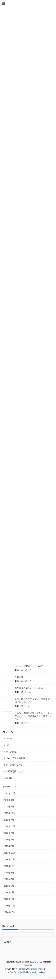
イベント (7, 745)
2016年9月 (8, 872)
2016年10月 (9, 866)
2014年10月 (9, 912)
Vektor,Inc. (34, 972)
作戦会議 (19, 677)
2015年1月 (8, 899)
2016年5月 (8, 886)
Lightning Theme (36, 969)
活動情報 (7, 778)
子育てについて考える (14, 765)
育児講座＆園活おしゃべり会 (29, 688)
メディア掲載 (9, 751)
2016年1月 (8, 892)
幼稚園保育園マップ (13, 771)
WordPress (20, 969)
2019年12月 (9, 813)
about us (7, 738)
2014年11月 (9, 905)
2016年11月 (9, 859)
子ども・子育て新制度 (14, 758)
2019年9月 (8, 820)
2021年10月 (9, 793)
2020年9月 (8, 800)
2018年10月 (9, 826)
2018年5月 (8, 839)
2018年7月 (8, 833)
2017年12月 (9, 853)
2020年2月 (8, 806)
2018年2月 (8, 846)
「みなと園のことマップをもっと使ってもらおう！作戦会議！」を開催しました (33, 716)
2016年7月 (8, 879)
